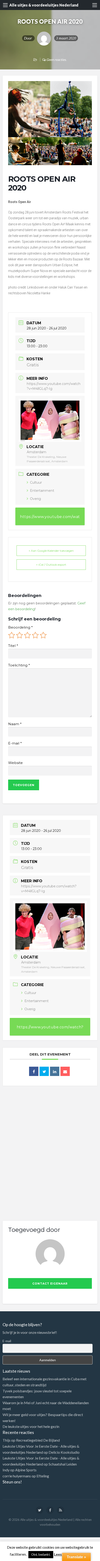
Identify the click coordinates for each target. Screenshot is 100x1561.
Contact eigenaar (50, 1283)
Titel (13, 646)
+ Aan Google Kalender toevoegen (51, 550)
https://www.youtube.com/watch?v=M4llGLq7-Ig (50, 520)
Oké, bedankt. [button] (40, 1554)
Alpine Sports (26, 1470)
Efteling (43, 1476)
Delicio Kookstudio (64, 1452)
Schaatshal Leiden (63, 1464)
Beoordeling (20, 627)
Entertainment (42, 491)
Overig (35, 499)
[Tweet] (44, 1071)
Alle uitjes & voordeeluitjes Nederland (43, 5)
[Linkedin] (54, 1071)
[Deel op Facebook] (33, 1071)
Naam (14, 724)
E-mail (15, 743)
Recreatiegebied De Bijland (38, 1440)
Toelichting (19, 665)
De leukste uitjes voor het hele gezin (31, 1426)
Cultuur (36, 482)
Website (15, 763)
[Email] (65, 1071)
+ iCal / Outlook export (51, 564)
